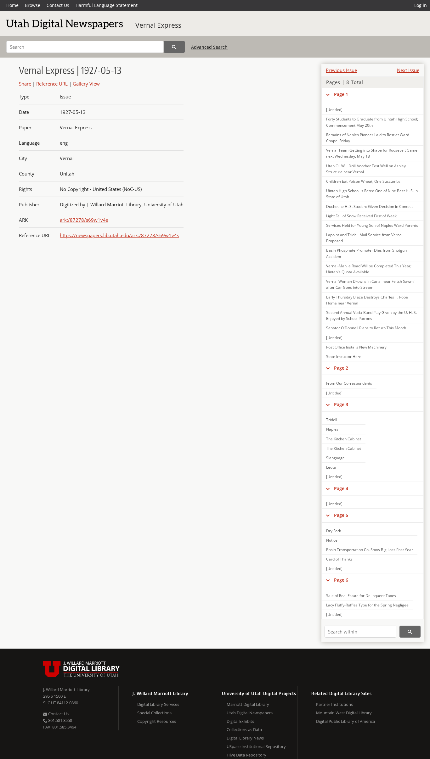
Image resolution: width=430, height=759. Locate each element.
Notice (331, 540)
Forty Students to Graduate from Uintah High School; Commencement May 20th (372, 122)
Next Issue (408, 70)
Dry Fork (333, 530)
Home (12, 5)
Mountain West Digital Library (344, 713)
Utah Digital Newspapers (250, 713)
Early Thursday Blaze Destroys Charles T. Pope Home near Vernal (367, 300)
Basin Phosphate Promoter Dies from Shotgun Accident (366, 253)
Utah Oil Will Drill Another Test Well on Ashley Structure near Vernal (366, 169)
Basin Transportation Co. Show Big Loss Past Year (369, 549)
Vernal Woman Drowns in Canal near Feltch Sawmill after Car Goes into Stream (371, 284)
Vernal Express (158, 25)
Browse (32, 5)
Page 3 (341, 404)
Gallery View (86, 84)
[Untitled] (334, 109)
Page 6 (341, 580)
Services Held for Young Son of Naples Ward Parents (372, 225)
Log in (420, 5)
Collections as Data (244, 729)
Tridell (331, 419)
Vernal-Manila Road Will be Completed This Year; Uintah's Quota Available (368, 269)
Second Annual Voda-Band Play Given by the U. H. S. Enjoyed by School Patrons (371, 315)
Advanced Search (209, 47)
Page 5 (341, 515)
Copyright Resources (156, 721)
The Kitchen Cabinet (343, 439)
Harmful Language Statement (107, 5)
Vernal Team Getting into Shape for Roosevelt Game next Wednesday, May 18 (371, 153)
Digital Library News (245, 738)
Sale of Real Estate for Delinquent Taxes (361, 595)
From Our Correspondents (349, 383)
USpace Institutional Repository (256, 746)
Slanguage (335, 457)
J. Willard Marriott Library (66, 689)
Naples (332, 429)
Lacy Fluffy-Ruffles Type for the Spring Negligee (367, 605)
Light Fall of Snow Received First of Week (361, 216)
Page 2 (341, 368)
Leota (331, 467)
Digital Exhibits (240, 721)
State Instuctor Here (343, 356)
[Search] (174, 47)
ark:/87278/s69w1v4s (84, 220)
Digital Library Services (158, 704)
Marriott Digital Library (248, 704)
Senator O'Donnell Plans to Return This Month (366, 328)
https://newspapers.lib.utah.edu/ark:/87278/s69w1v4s (119, 235)
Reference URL (52, 84)
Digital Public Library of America (345, 721)
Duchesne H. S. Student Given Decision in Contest (369, 206)
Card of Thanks (339, 559)
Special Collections (154, 713)
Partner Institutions (334, 704)
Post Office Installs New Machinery (356, 347)
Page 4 (341, 488)
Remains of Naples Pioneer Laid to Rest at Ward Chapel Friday (367, 137)
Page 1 (341, 94)
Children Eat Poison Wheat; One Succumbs (363, 181)
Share (25, 84)
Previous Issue (341, 70)
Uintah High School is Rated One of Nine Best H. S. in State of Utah (372, 193)
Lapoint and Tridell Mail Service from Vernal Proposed (364, 237)
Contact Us (58, 5)
